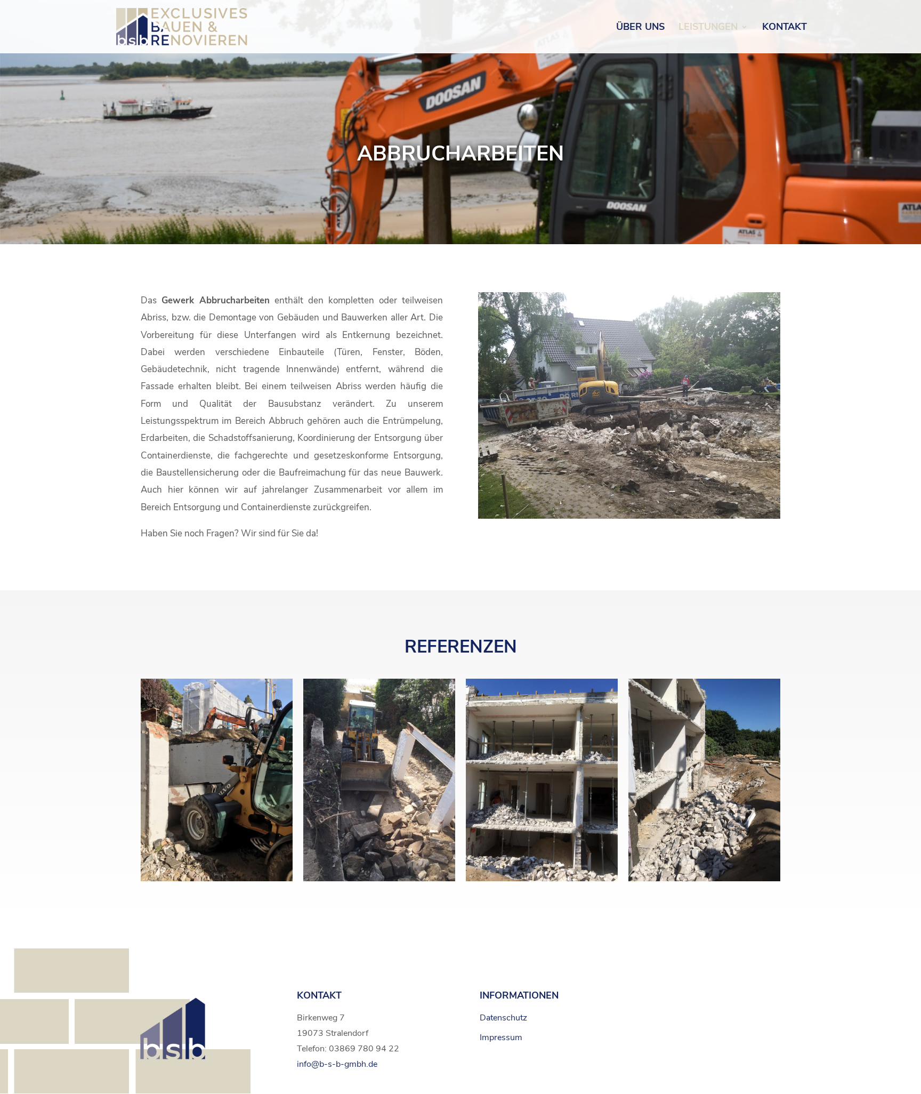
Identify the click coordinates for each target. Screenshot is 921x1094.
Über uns (640, 28)
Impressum (501, 1037)
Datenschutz (503, 1018)
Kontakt (784, 28)
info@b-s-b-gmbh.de (337, 1064)
